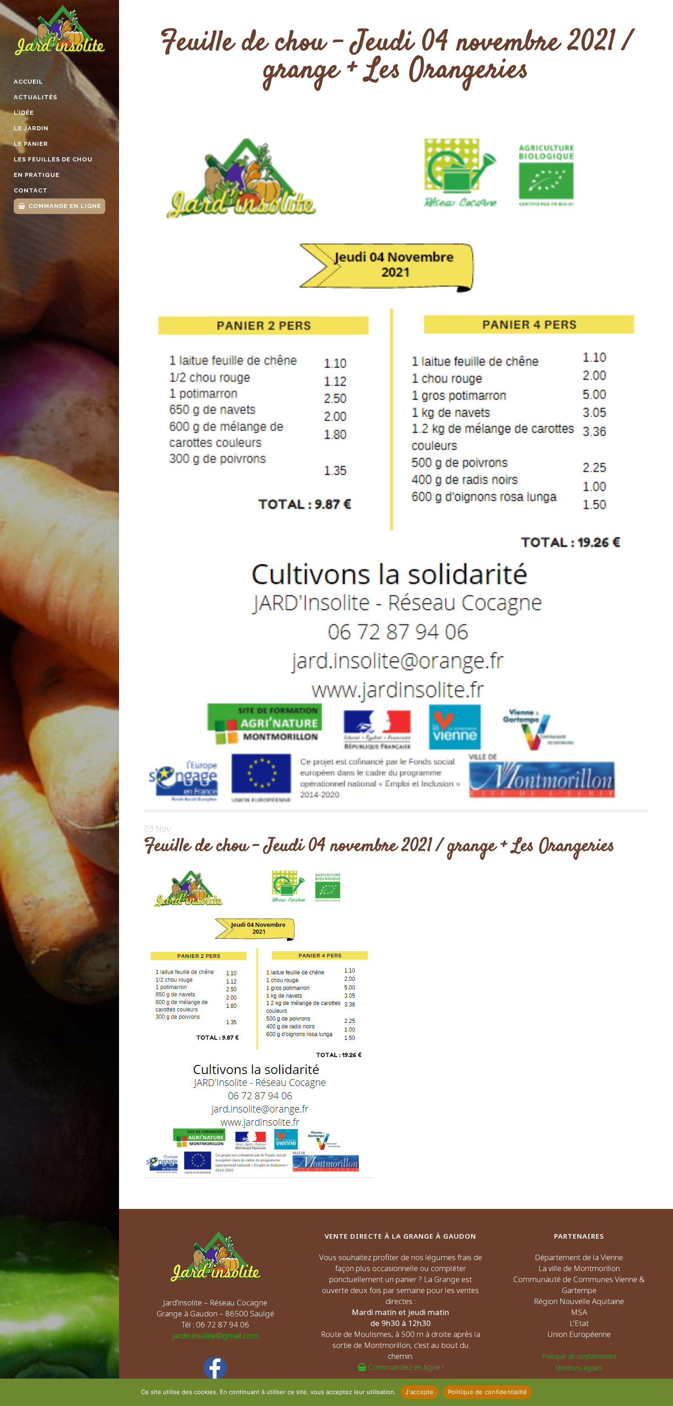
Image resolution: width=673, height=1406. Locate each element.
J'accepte (419, 1391)
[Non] (661, 1392)
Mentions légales (578, 1367)
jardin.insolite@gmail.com (215, 1335)
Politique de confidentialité (579, 1356)
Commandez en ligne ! (405, 1367)
